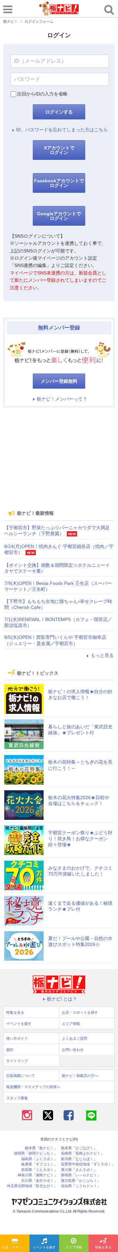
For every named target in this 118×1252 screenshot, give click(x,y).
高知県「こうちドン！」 (81, 1186)
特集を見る (103, 1247)
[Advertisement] (59, 458)
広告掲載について (20, 1076)
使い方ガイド (17, 1038)
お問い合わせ (73, 1050)
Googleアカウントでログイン (59, 216)
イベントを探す (44, 1247)
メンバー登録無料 (59, 381)
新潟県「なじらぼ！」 (79, 1159)
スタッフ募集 (17, 1098)
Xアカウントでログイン (59, 150)
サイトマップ (17, 1061)
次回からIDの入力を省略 (42, 93)
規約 (9, 1050)
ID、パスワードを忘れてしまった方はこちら (62, 129)
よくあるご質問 (74, 1038)
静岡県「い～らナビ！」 (81, 1175)
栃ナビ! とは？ (62, 999)
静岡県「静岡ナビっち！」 (35, 1153)
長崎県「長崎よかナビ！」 (82, 1153)
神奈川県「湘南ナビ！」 (37, 1175)
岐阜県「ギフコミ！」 (39, 1164)
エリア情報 (74, 1247)
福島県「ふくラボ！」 (39, 1159)
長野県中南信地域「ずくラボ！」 (88, 1164)
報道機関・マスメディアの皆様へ (33, 1087)
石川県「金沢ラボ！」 (39, 1181)
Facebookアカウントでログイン (59, 183)
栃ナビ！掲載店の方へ (80, 1076)
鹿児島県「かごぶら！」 (81, 1181)
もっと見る (102, 655)
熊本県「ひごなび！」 (79, 1148)
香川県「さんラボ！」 (79, 1170)
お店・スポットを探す (16, 1247)
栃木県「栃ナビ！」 (41, 1148)
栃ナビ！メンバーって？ (62, 399)
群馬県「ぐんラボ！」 (39, 1170)
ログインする (59, 112)
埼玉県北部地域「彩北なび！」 (32, 1186)
